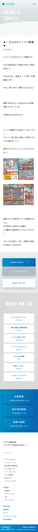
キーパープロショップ (10, 471)
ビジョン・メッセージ (9, 493)
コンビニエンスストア (10, 481)
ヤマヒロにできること (9, 459)
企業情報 (6, 487)
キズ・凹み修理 (8, 475)
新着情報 (6, 509)
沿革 (5, 496)
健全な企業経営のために (8, 529)
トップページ (7, 453)
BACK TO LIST (19, 283)
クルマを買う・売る (9, 468)
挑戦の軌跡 (6, 506)
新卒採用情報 (7, 519)
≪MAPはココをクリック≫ (13, 114)
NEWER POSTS (16, 262)
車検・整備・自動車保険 (10, 465)
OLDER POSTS (21, 271)
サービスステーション (10, 462)
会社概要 (7, 490)
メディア (5, 513)
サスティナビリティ (9, 500)
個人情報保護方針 (6, 527)
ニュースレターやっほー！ (10, 516)
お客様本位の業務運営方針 (29, 527)
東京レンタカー (8, 478)
